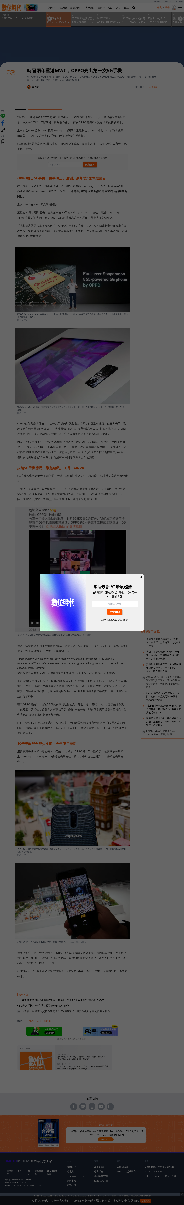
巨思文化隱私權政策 (119, 619)
